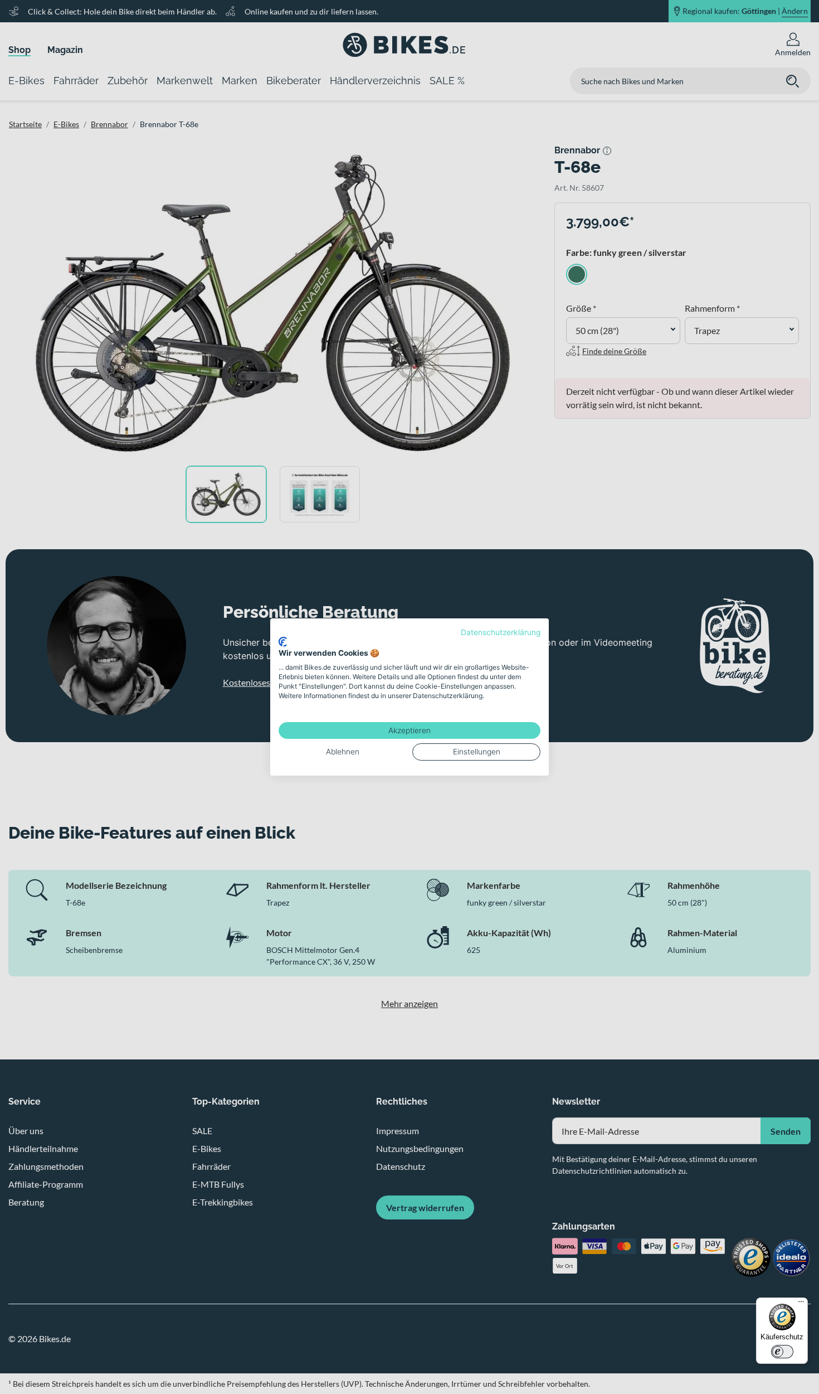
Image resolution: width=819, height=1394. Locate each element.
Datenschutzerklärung (500, 632)
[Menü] (801, 1304)
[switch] (782, 1351)
